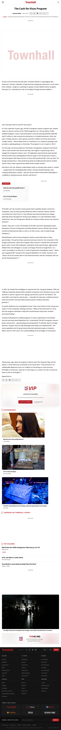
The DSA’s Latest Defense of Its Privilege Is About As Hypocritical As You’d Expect (25, 506)
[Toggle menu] (2, 2)
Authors (3, 676)
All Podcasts (4, 696)
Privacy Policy (12, 725)
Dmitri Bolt (5, 508)
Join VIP (56, 649)
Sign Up (56, 720)
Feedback (19, 725)
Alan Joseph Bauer (45, 670)
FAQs (50, 649)
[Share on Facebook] (37, 13)
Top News (4, 659)
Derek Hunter (44, 662)
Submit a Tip (24, 691)
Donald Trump (25, 665)
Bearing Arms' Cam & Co (7, 691)
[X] (26, 649)
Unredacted (4, 688)
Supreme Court (25, 676)
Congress (23, 662)
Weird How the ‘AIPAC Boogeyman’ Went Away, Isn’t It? (21, 547)
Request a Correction (27, 725)
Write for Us (24, 693)
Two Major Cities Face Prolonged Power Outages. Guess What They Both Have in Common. (28, 630)
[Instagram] (29, 649)
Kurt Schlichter (6, 441)
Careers (23, 688)
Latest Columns (5, 665)
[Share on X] (31, 13)
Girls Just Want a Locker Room (12, 557)
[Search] (58, 2)
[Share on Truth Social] (34, 13)
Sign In (45, 649)
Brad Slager (43, 667)
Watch (3, 667)
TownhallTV (4, 673)
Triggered (4, 685)
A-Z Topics (24, 655)
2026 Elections (25, 659)
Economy (24, 667)
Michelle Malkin (17, 13)
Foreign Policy (25, 670)
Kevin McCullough (7, 473)
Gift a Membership (45, 685)
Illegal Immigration (26, 673)
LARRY (3, 683)
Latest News (4, 662)
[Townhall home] (7, 650)
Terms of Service (5, 725)
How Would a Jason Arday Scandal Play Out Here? (19, 564)
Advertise (23, 685)
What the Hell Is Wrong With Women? (13, 439)
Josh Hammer (44, 673)
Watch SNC (43, 691)
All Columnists (44, 676)
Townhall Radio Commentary (8, 693)
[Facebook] (32, 649)
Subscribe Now (38, 402)
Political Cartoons (5, 670)
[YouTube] (36, 649)
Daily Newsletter (44, 688)
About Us (23, 683)
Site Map (34, 725)
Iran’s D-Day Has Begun (9, 471)
